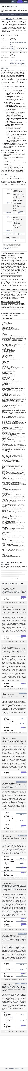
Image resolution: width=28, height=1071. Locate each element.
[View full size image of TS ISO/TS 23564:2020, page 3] (8, 224)
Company (11, 1068)
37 (3, 248)
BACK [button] (1, 14)
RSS (22, 1068)
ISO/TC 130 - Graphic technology (18, 47)
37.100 (6, 248)
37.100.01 (13, 14)
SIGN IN (25, 1)
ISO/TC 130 (20, 14)
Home (6, 1068)
